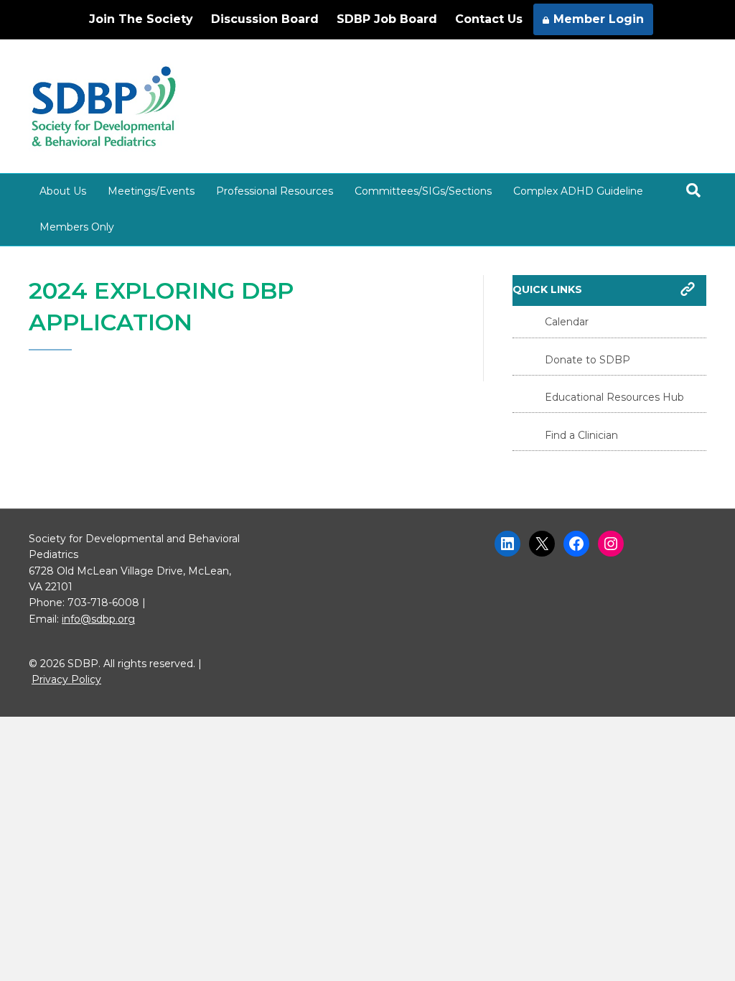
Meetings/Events (151, 191)
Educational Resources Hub (614, 397)
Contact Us (489, 19)
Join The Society (141, 19)
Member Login (598, 19)
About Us (62, 191)
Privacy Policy (66, 679)
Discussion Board (265, 19)
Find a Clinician (581, 435)
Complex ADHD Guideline (578, 191)
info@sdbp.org (98, 619)
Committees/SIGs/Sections (423, 191)
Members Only (76, 226)
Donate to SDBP (587, 359)
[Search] (693, 190)
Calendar (567, 321)
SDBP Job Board (387, 19)
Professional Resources (274, 191)
